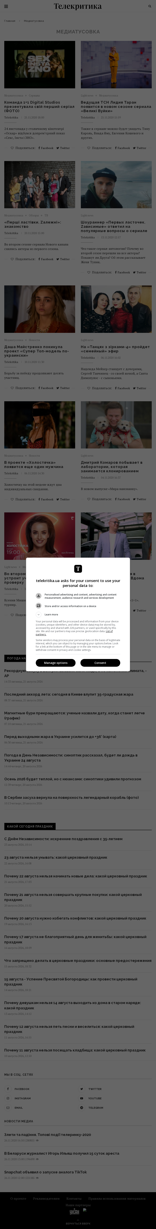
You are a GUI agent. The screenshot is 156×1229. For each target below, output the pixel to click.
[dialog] (78, 614)
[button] (78, 614)
